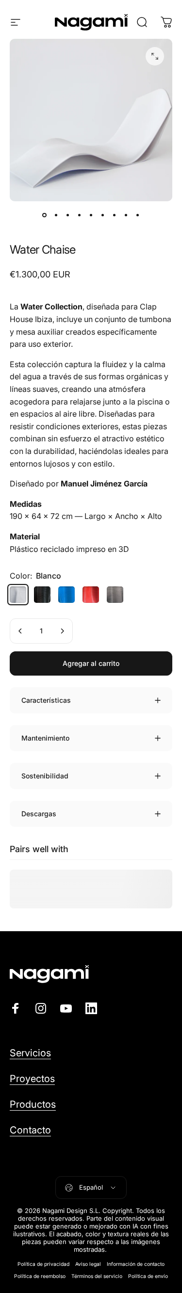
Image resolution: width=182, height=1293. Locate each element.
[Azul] (66, 594)
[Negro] (42, 594)
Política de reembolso (40, 1276)
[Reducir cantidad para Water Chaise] (20, 631)
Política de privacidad (43, 1264)
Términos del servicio (96, 1276)
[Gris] (115, 594)
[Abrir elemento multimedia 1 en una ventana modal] (155, 56)
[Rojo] (91, 594)
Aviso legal (88, 1264)
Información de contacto (136, 1264)
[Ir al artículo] (44, 215)
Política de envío (148, 1276)
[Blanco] (18, 594)
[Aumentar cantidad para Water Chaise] (62, 631)
